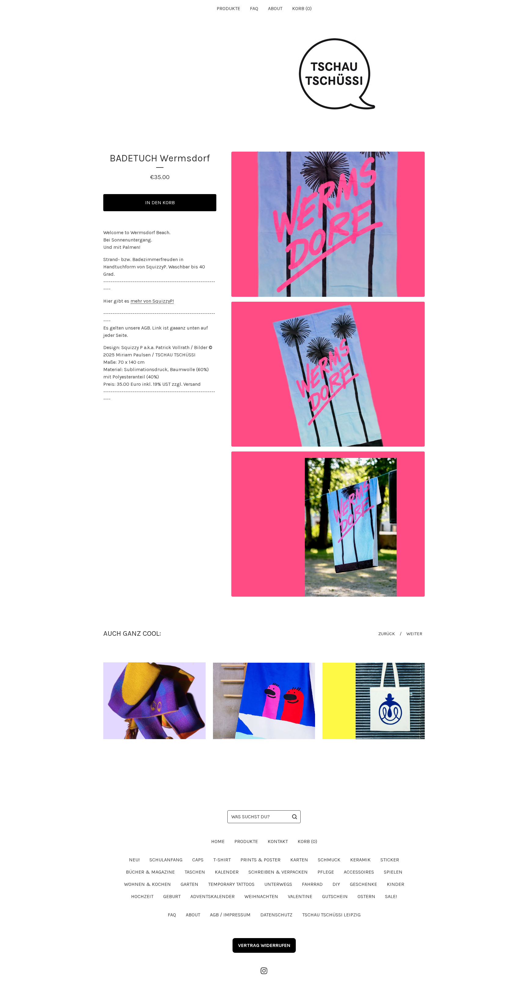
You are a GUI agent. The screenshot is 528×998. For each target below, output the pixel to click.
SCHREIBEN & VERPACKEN (278, 872)
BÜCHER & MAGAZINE (150, 872)
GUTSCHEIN (335, 896)
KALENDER (227, 872)
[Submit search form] (294, 816)
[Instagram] (264, 971)
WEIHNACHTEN (261, 896)
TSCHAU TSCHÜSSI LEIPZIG (331, 915)
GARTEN (189, 884)
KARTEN (299, 860)
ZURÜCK (386, 633)
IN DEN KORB (160, 202)
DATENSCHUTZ (276, 915)
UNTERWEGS (278, 884)
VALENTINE (300, 896)
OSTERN (366, 896)
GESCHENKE (363, 884)
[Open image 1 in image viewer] (328, 224)
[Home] (264, 74)
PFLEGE (325, 872)
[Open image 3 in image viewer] (328, 524)
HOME (218, 841)
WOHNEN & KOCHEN (147, 884)
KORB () (302, 8)
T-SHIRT (222, 860)
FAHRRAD (312, 884)
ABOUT (275, 8)
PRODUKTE (228, 8)
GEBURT (172, 896)
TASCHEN (195, 872)
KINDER (395, 884)
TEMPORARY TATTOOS (231, 884)
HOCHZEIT (142, 896)
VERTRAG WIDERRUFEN (264, 945)
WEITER (414, 633)
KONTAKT (278, 841)
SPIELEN (393, 872)
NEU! (134, 860)
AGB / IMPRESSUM (230, 915)
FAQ (254, 8)
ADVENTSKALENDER (212, 896)
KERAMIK (360, 860)
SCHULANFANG (165, 860)
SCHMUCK (329, 860)
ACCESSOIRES (359, 872)
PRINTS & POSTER (260, 860)
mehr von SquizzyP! (152, 301)
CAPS (198, 860)
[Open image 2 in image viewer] (328, 374)
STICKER (389, 860)
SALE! (391, 896)
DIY (336, 884)
